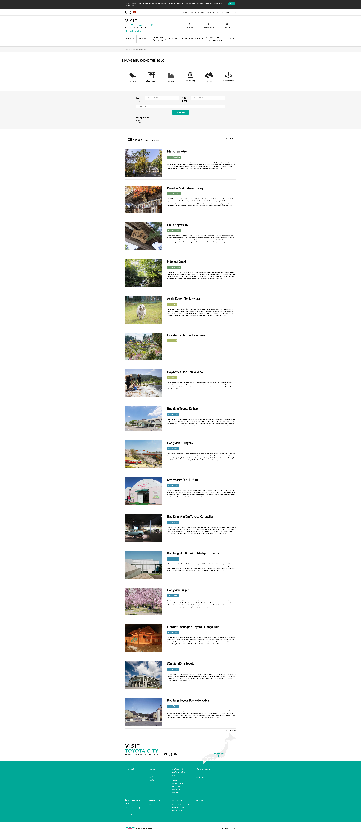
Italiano (227, 12)
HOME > (127, 49)
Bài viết (151, 777)
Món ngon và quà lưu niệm (133, 808)
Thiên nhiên (175, 792)
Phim (150, 805)
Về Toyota (128, 774)
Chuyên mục (152, 774)
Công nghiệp (176, 786)
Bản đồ (151, 811)
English (191, 12)
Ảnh (150, 808)
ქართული (220, 12)
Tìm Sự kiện (199, 774)
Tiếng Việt (234, 12)
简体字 (203, 12)
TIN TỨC (151, 780)
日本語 (185, 12)
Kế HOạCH (200, 800)
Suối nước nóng (177, 810)
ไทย (214, 12)
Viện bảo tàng (176, 789)
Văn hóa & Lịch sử (177, 783)
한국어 (209, 12)
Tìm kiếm (180, 112)
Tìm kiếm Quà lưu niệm (132, 814)
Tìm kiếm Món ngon (131, 811)
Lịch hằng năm (200, 777)
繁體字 (197, 12)
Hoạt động (175, 780)
